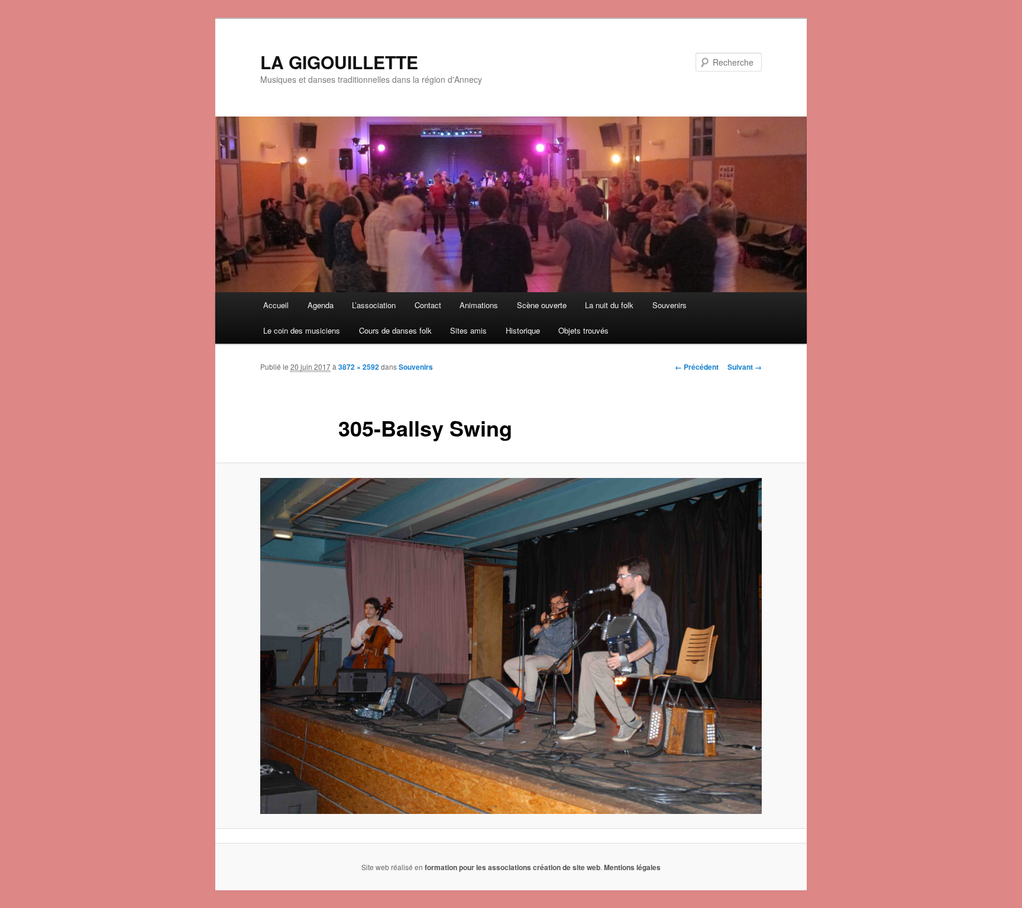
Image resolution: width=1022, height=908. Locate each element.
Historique (523, 330)
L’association (374, 305)
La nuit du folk (609, 305)
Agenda (321, 305)
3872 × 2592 (358, 366)
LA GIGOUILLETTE (339, 62)
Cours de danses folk (395, 330)
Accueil (276, 305)
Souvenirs (669, 305)
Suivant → (744, 366)
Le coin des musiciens (301, 330)
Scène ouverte (542, 305)
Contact (428, 305)
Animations (479, 305)
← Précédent (697, 366)
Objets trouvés (583, 330)
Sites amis (468, 330)
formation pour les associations (478, 867)
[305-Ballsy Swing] (511, 646)
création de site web (566, 867)
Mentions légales (632, 867)
